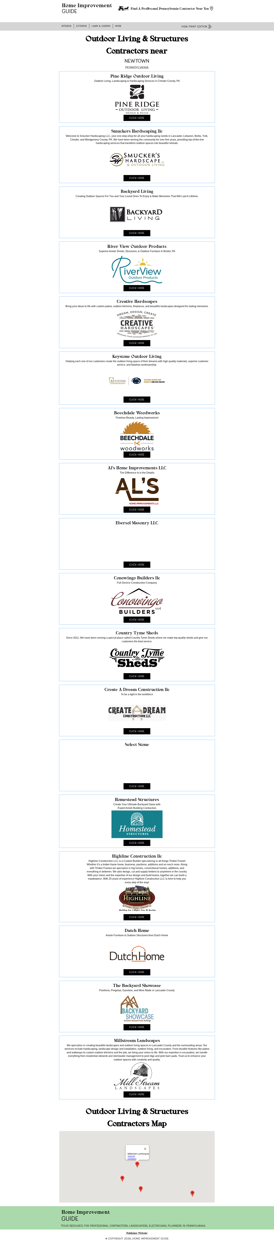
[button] (66, 26)
